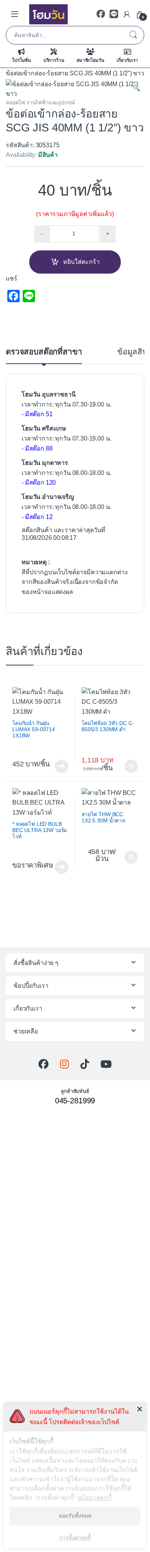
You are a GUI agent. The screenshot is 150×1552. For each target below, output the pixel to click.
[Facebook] (101, 14)
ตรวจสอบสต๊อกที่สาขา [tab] (44, 352)
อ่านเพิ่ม (61, 766)
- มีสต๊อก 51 (37, 414)
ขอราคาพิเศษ (32, 865)
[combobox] (64, 35)
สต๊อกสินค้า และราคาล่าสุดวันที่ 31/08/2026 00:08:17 (63, 534)
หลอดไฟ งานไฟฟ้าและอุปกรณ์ (40, 103)
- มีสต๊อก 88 (37, 448)
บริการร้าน (53, 60)
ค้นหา (133, 35)
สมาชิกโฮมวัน (90, 60)
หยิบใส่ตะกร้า (81, 262)
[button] (136, 88)
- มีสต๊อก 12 (37, 517)
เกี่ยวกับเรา (127, 60)
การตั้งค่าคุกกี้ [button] (75, 1537)
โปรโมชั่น (21, 60)
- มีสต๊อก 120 (39, 482)
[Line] (114, 14)
